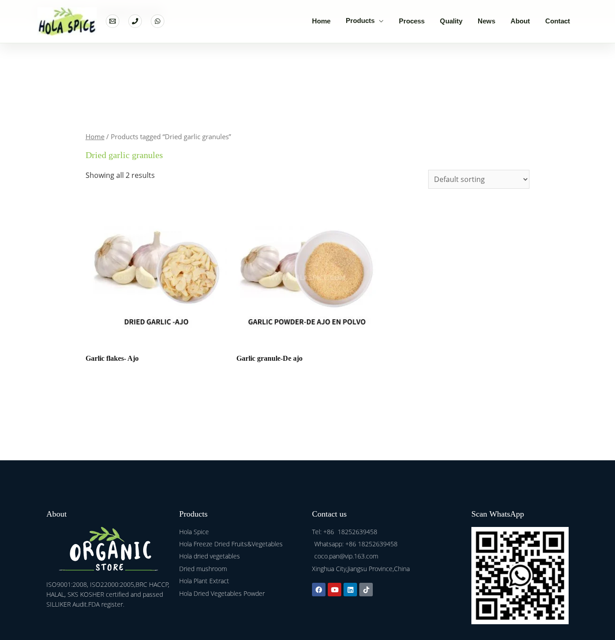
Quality (451, 21)
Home (321, 21)
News (486, 21)
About (520, 21)
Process (412, 21)
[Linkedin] (350, 589)
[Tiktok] (366, 589)
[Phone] (135, 21)
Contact (557, 21)
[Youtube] (334, 589)
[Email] (112, 21)
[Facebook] (319, 589)
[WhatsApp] (157, 21)
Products (360, 20)
